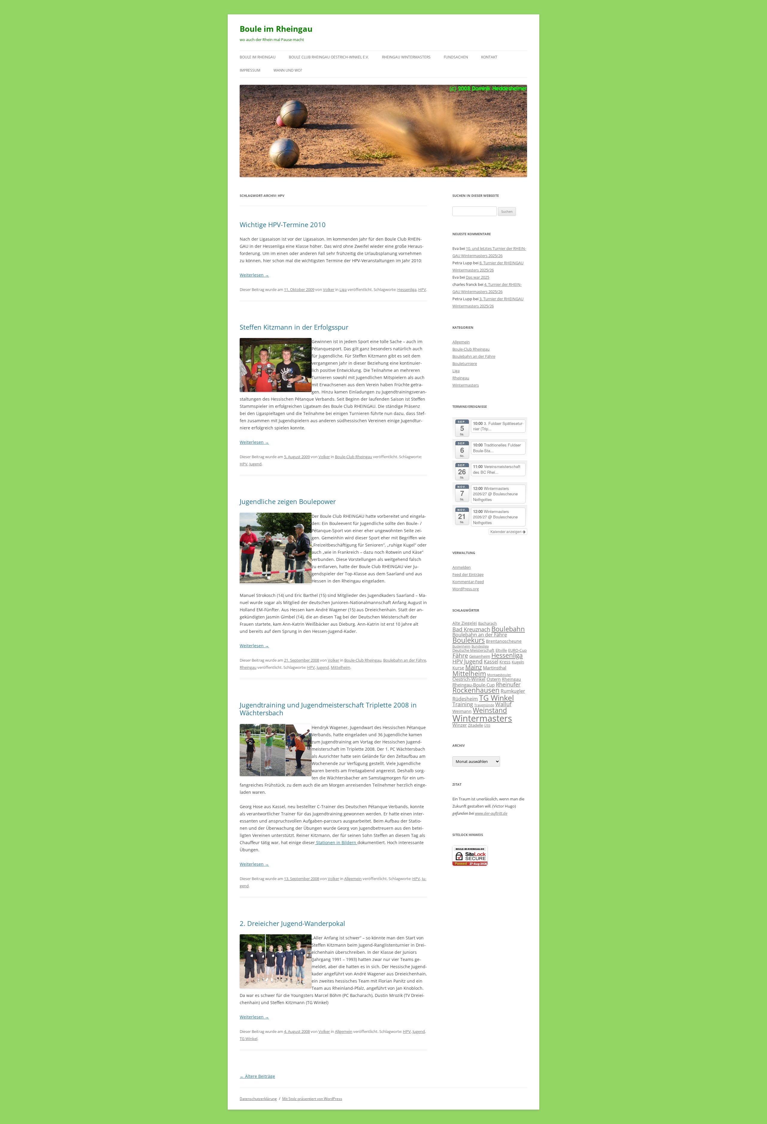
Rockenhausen (475, 690)
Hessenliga (406, 289)
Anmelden (461, 567)
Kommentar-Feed (468, 581)
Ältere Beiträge (257, 1076)
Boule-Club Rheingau (353, 456)
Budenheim (461, 646)
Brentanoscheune (504, 641)
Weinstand (490, 710)
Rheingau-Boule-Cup (473, 684)
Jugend (255, 464)
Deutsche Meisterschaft (473, 650)
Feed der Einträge (468, 574)
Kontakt (489, 57)
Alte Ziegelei (464, 623)
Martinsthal (494, 667)
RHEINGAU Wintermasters (406, 57)
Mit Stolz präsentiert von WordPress (312, 1098)
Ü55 (487, 725)
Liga (343, 289)
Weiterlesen (254, 275)
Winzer (459, 725)
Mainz (473, 667)
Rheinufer (508, 684)
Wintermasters (465, 385)
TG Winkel (248, 1038)
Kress (505, 662)
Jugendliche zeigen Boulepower (288, 501)
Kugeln (518, 662)
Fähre (460, 655)
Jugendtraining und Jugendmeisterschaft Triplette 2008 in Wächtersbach (328, 708)
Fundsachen (456, 57)
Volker (328, 289)
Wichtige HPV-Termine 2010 (283, 224)
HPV (422, 289)
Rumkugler (513, 690)
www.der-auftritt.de (491, 813)
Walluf (503, 704)
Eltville (501, 650)
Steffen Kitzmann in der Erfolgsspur (294, 326)
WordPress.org (465, 589)
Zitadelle (475, 725)
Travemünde (484, 705)
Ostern (494, 679)
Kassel (491, 661)
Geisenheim (479, 656)
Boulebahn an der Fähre (404, 660)
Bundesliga (480, 646)
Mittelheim (340, 667)
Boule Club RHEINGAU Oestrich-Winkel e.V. (329, 57)
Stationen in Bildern (336, 842)
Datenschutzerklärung (258, 1098)
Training (462, 704)
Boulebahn (508, 628)
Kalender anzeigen (506, 531)
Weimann (462, 711)
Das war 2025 (477, 277)
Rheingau (248, 667)
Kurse (458, 668)
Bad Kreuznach (471, 629)
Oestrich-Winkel (468, 679)
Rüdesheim (465, 698)
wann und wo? (288, 70)
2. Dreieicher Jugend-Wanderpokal (292, 923)
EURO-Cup (517, 650)
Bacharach (487, 623)
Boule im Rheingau (276, 28)
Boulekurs (468, 640)
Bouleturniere (464, 363)
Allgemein (353, 878)
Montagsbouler (499, 675)
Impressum (250, 70)
